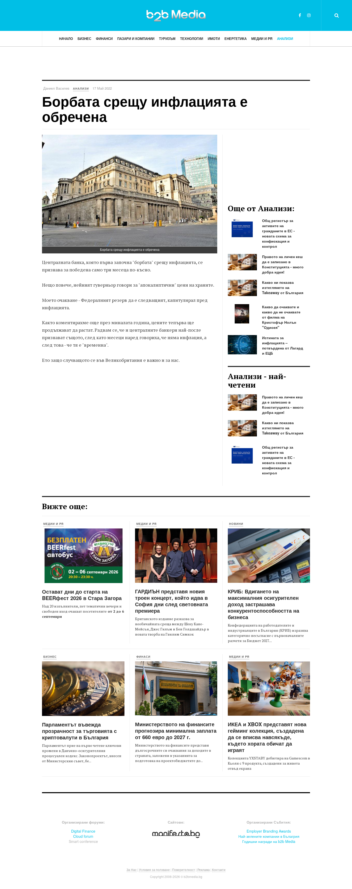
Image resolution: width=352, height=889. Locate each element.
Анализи (285, 38)
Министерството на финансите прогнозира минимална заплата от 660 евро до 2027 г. (175, 730)
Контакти (218, 869)
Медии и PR (261, 38)
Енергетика (235, 38)
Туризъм (167, 38)
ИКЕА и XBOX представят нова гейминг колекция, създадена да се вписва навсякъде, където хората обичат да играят (267, 737)
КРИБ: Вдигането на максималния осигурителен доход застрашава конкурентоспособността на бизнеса (263, 604)
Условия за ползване (154, 869)
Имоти (214, 38)
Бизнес (84, 38)
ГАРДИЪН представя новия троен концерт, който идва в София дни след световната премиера (171, 600)
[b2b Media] (176, 15)
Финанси (104, 38)
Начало (66, 38)
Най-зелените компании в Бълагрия (268, 836)
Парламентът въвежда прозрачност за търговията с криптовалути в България (79, 731)
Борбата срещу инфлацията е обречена (145, 108)
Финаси (143, 657)
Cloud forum (83, 836)
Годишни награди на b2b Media (268, 841)
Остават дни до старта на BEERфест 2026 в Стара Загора (82, 595)
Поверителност (183, 869)
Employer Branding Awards (269, 831)
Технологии (191, 38)
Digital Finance (83, 831)
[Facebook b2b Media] (300, 15)
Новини (236, 524)
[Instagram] (309, 15)
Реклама (203, 869)
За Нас (132, 869)
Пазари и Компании (135, 38)
